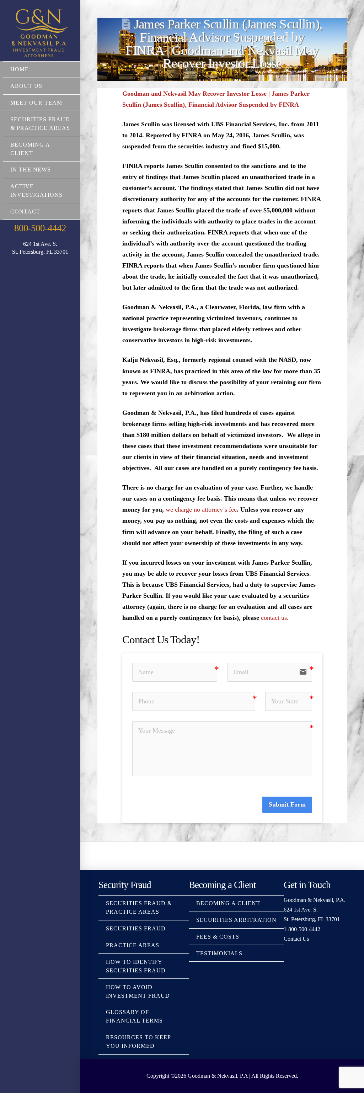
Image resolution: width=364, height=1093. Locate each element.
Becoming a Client (30, 149)
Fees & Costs (217, 937)
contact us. (275, 617)
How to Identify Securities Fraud (136, 966)
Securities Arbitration (236, 920)
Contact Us (296, 939)
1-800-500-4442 (302, 929)
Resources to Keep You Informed (138, 1041)
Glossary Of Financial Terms (134, 1016)
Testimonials (219, 953)
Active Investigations (36, 190)
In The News (30, 170)
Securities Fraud (136, 928)
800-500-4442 (40, 228)
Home (19, 69)
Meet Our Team (36, 103)
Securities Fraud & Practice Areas (40, 123)
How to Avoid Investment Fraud (138, 991)
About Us (26, 86)
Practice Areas (132, 945)
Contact (25, 211)
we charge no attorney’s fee (201, 509)
